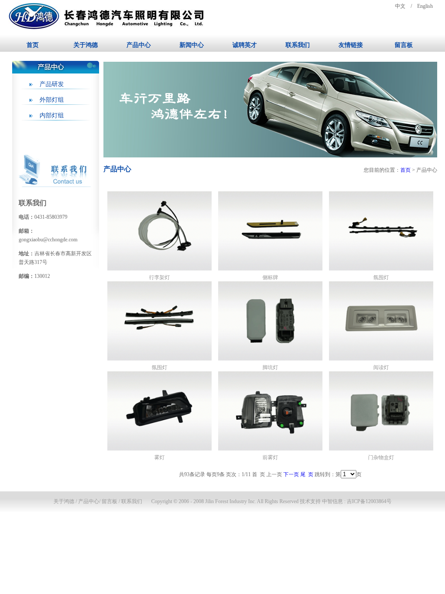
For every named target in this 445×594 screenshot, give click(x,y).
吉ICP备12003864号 (369, 501)
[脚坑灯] (270, 359)
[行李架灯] (159, 269)
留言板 (404, 45)
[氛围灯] (381, 269)
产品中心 (138, 45)
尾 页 (306, 474)
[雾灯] (159, 449)
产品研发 (52, 84)
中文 (400, 6)
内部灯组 (52, 115)
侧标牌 (270, 277)
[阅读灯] (381, 359)
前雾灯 (270, 457)
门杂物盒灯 (381, 457)
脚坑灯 (270, 367)
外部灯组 (52, 100)
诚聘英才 (244, 45)
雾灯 (159, 457)
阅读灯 (381, 367)
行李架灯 (159, 277)
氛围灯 (381, 277)
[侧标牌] (270, 269)
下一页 (291, 474)
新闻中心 (191, 45)
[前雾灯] (270, 449)
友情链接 (351, 45)
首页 (33, 45)
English (425, 6)
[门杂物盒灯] (381, 449)
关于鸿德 (85, 45)
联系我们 (298, 45)
